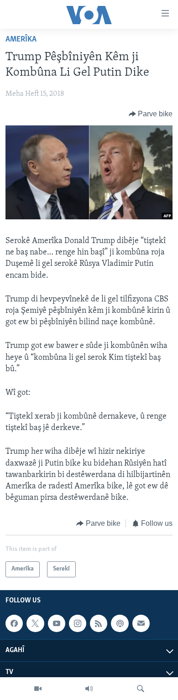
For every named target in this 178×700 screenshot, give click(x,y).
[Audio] (89, 688)
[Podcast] (119, 623)
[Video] (38, 688)
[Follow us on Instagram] (77, 623)
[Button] (151, 114)
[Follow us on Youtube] (56, 623)
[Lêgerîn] (140, 688)
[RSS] (98, 623)
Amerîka (21, 40)
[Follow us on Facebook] (14, 623)
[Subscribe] (141, 623)
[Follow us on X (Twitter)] (35, 623)
